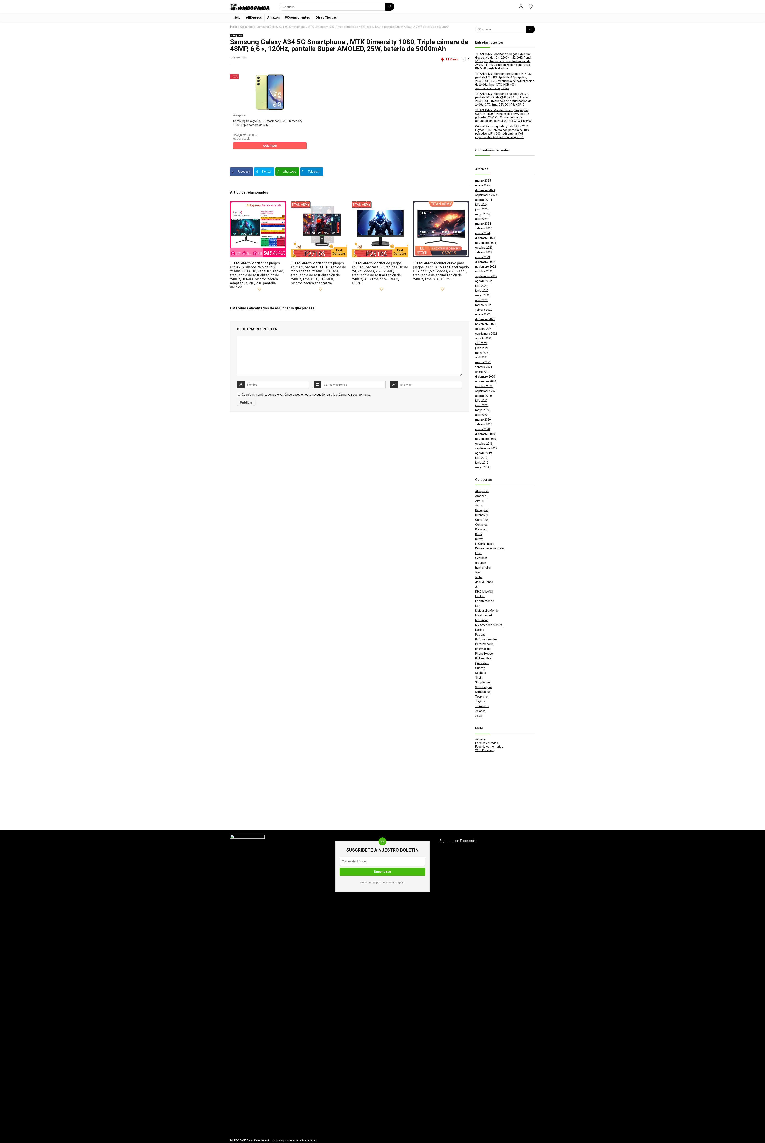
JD (477, 587)
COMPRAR (270, 145)
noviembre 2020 (485, 381)
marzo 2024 (483, 223)
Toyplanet (481, 696)
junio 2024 (481, 209)
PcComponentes (486, 639)
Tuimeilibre (482, 706)
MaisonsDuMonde (487, 610)
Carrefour (481, 520)
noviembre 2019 (485, 439)
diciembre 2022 (485, 262)
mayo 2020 (482, 410)
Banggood (481, 510)
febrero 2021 (483, 367)
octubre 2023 (484, 247)
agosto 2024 (483, 200)
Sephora (480, 673)
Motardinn (481, 620)
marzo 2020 (483, 419)
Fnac (478, 553)
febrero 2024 (483, 228)
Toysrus (480, 701)
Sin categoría (483, 687)
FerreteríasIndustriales (490, 548)
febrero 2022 (483, 309)
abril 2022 (481, 300)
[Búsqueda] (389, 7)
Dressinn (480, 529)
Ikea (478, 572)
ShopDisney (482, 682)
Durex (479, 539)
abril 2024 (481, 219)
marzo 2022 (483, 305)
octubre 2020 (484, 386)
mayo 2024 (482, 214)
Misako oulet (483, 615)
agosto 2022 (483, 281)
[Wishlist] (530, 7)
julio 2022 (481, 286)
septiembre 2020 (486, 391)
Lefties (480, 596)
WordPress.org (485, 750)
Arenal (479, 500)
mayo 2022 (482, 295)
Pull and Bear (483, 658)
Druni (478, 534)
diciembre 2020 (485, 376)
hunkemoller (483, 567)
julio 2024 (481, 204)
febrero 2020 (483, 424)
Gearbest (481, 558)
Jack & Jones (484, 582)
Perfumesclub (484, 644)
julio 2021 (481, 343)
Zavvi (478, 716)
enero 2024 (482, 233)
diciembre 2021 (485, 319)
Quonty (480, 668)
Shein (478, 677)
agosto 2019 (483, 453)
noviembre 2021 (485, 324)
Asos (478, 505)
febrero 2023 (483, 252)
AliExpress (254, 17)
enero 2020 (482, 429)
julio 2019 (481, 458)
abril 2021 (481, 357)
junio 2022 (481, 290)
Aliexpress (246, 27)
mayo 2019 (482, 467)
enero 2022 (482, 314)
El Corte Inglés (484, 544)
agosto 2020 (483, 396)
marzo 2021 (483, 362)
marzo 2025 (483, 180)
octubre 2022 (484, 271)
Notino (479, 630)
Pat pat (480, 634)
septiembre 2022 (486, 276)
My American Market (488, 625)
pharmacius (482, 649)
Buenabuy (481, 515)
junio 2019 (481, 462)
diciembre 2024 (485, 190)
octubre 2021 (484, 329)
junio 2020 (481, 405)
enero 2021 (482, 372)
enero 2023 (482, 257)
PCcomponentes (297, 17)
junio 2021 (481, 348)
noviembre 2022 (485, 266)
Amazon (273, 17)
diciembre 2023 (485, 238)
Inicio (237, 17)
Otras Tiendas (326, 17)
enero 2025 (482, 185)
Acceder (480, 739)
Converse (481, 524)
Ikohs (478, 577)
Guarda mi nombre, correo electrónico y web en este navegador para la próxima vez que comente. (306, 394)
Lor (477, 606)
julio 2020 (481, 400)
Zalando (480, 711)
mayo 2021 (482, 353)
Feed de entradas (486, 743)
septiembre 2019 (486, 448)
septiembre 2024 (486, 195)
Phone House (484, 653)
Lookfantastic (484, 601)
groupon (480, 563)
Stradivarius (483, 692)
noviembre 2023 (485, 243)
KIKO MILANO (484, 591)
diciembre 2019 (485, 434)
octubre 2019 (484, 443)
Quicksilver (482, 663)
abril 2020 (481, 415)
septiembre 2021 (486, 333)
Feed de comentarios (489, 746)
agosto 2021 (483, 338)
